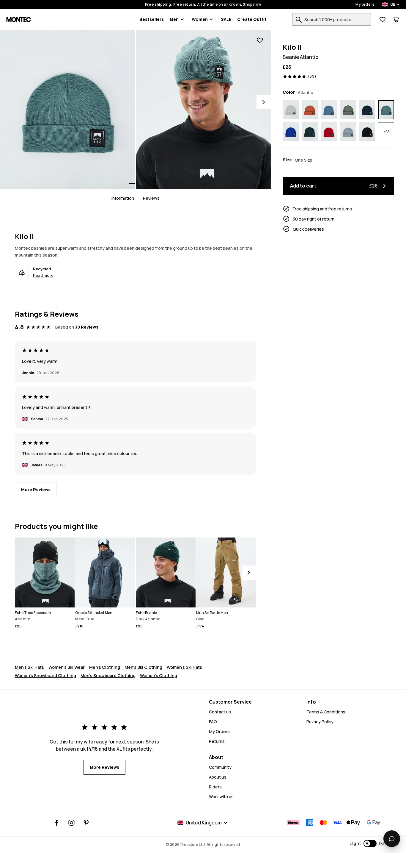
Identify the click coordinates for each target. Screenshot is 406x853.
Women (200, 19)
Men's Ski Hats (29, 667)
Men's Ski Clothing (143, 667)
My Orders (219, 731)
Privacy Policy (319, 721)
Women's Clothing (158, 675)
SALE (226, 19)
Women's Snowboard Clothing (45, 675)
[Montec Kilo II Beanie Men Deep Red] (329, 131)
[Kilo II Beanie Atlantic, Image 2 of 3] (203, 109)
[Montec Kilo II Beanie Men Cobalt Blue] (291, 131)
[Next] (263, 102)
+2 (386, 131)
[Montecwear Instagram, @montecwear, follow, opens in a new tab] (71, 822)
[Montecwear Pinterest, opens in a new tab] (86, 822)
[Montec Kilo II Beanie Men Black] (367, 131)
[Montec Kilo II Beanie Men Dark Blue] (367, 109)
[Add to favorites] (259, 40)
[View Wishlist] (382, 19)
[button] (369, 843)
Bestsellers (151, 19)
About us (217, 777)
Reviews (151, 198)
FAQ (213, 721)
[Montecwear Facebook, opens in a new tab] (57, 822)
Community (220, 767)
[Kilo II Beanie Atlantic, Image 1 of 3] (67, 109)
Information (122, 198)
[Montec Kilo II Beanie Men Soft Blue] (348, 131)
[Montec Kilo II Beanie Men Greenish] (348, 109)
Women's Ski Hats (184, 667)
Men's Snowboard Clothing (108, 675)
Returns (217, 741)
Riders (215, 787)
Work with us (221, 796)
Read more (43, 275)
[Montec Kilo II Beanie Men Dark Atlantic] (310, 131)
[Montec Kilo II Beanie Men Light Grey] (291, 109)
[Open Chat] (391, 838)
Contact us (220, 712)
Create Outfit (252, 19)
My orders (364, 4)
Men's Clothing (104, 667)
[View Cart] (396, 19)
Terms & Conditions (325, 712)
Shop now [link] (252, 4)
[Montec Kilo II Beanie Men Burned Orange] (310, 109)
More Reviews (36, 489)
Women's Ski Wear (66, 667)
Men (174, 19)
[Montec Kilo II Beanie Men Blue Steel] (329, 109)
